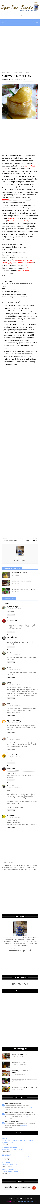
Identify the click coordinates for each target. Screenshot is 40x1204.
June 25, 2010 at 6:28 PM (14, 740)
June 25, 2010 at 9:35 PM (14, 787)
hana (9, 738)
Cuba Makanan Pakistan (10, 1172)
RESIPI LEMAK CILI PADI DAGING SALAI (24, 1079)
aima (9, 652)
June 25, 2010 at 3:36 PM (13, 639)
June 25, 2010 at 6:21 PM (13, 722)
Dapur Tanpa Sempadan (26, 1201)
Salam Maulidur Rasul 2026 (12, 1149)
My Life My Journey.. (14, 721)
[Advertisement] (20, 49)
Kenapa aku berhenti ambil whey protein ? (17, 1157)
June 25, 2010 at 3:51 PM (13, 654)
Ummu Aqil (11, 768)
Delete (13, 614)
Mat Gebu (7, 79)
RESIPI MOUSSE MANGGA (19, 573)
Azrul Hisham (12, 637)
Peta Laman (18, 1198)
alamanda (11, 816)
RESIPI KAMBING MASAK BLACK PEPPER (24, 1087)
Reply (9, 614)
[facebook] (18, 16)
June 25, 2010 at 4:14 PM (13, 705)
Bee (8, 704)
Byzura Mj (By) (12, 607)
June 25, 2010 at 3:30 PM (14, 622)
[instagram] (22, 16)
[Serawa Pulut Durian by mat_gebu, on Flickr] (20, 119)
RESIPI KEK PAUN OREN (18, 1062)
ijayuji (9, 683)
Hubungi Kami (28, 1198)
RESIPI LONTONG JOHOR (19, 1054)
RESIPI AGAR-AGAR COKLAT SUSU (22, 581)
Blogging (9, 1201)
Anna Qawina (12, 620)
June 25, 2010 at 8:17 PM (13, 757)
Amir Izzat (10, 785)
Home (3, 72)
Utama (10, 1198)
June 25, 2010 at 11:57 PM (13, 817)
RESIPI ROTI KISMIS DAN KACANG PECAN (19, 1112)
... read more (28, 1107)
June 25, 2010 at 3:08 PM (14, 608)
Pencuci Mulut (11, 72)
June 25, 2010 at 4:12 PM (13, 684)
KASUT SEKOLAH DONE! (10, 1164)
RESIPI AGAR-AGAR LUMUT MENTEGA (23, 589)
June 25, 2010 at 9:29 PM (14, 770)
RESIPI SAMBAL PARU (12, 1121)
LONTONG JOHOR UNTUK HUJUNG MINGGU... (22, 1072)
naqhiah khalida (13, 755)
